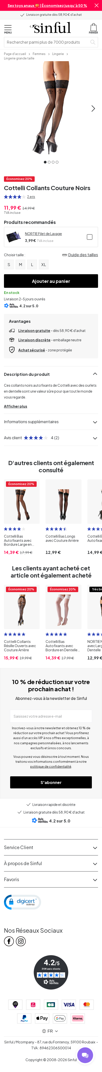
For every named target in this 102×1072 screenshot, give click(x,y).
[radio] (6, 197)
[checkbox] (89, 237)
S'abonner (51, 782)
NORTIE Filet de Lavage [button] (43, 233)
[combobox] (46, 42)
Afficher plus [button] (15, 406)
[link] (15, 53)
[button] (97, 5)
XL (43, 264)
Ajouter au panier (51, 281)
